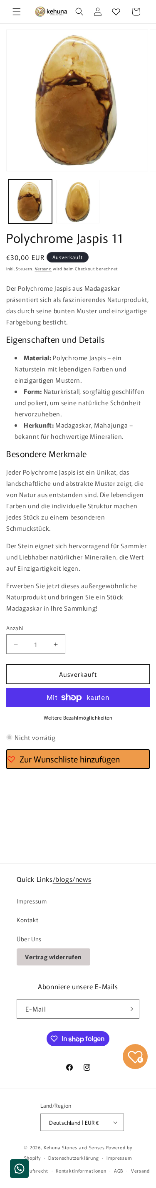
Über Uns (29, 939)
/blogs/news (72, 879)
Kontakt (27, 920)
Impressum (32, 901)
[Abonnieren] (130, 1009)
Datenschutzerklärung (73, 1157)
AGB (118, 1170)
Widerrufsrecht (31, 1170)
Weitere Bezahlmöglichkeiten (78, 717)
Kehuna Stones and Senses (74, 1147)
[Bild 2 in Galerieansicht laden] (78, 201)
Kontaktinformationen (81, 1170)
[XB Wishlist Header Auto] (116, 11)
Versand (43, 268)
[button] (16, 11)
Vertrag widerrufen (53, 957)
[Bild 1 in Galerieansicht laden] (30, 201)
